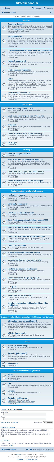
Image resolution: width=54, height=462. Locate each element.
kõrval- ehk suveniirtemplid (19, 296)
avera (12, 445)
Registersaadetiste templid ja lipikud (23, 278)
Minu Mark (12, 125)
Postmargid (27, 105)
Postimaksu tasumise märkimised (22, 269)
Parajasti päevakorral (17, 61)
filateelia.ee (27, 20)
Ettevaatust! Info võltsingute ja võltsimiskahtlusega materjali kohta (27, 317)
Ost (9, 384)
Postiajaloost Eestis (16, 195)
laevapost (12, 287)
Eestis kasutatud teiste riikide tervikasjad (25, 181)
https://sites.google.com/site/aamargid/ (21, 402)
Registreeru (16, 409)
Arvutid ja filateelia (16, 24)
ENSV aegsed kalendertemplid (21, 213)
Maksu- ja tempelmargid (18, 346)
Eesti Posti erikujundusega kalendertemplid (26, 236)
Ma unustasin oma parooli (9, 422)
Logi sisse (5, 409)
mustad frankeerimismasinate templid (24, 253)
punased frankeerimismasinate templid (24, 260)
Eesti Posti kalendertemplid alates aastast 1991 (28, 220)
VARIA (27, 342)
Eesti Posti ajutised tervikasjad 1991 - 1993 (26, 159)
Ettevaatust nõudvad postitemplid (22, 321)
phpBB (18, 454)
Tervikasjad (27, 150)
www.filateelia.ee (18, 29)
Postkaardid (13, 364)
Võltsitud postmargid (17, 333)
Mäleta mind (38, 422)
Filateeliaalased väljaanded (19, 70)
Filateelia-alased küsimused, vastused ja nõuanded (30, 50)
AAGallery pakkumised (17, 398)
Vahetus (11, 391)
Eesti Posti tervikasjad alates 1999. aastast (26, 172)
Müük (10, 375)
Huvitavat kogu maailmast (19, 93)
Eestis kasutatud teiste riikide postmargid (25, 134)
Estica (10, 79)
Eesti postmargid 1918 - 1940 (20, 109)
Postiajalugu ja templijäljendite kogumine (27, 191)
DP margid (12, 143)
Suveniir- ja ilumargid (17, 353)
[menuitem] (7, 8)
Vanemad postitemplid (17, 204)
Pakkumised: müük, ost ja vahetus (27, 371)
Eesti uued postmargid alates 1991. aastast (26, 116)
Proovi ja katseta (15, 36)
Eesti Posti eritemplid (17, 245)
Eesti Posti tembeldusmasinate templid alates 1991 (30, 227)
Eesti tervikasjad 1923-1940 (19, 154)
